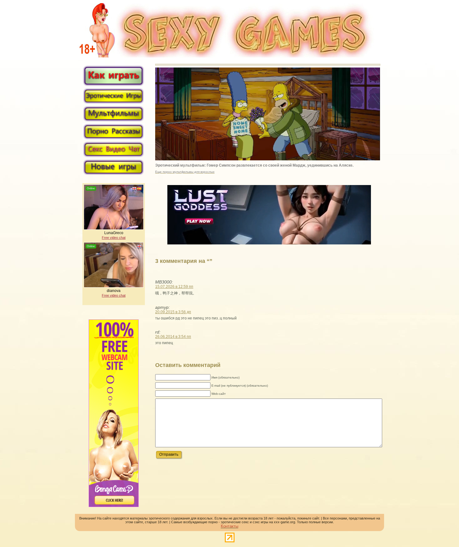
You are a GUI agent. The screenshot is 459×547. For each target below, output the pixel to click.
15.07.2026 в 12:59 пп (174, 286)
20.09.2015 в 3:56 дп (173, 312)
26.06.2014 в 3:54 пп (173, 336)
